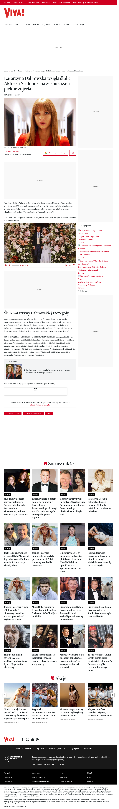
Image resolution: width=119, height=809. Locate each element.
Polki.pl (62, 773)
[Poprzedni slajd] (4, 695)
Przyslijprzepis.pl (66, 781)
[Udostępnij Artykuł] (72, 153)
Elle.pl (89, 773)
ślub (49, 414)
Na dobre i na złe (13, 414)
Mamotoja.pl (36, 773)
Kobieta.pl (63, 777)
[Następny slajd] (112, 695)
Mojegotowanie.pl (38, 777)
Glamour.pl (8, 777)
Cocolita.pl (8, 781)
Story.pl (90, 781)
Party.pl (7, 773)
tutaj (24, 806)
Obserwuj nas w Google (57, 153)
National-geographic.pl (40, 781)
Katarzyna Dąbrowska (33, 414)
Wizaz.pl (90, 777)
